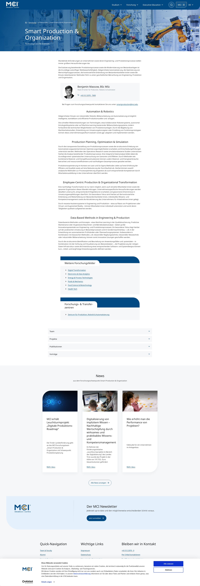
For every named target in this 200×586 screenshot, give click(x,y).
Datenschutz (86, 555)
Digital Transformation (77, 270)
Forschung (131, 5)
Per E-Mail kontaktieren (131, 555)
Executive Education (152, 5)
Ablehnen (168, 570)
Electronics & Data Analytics (79, 274)
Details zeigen (46, 582)
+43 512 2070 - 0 (128, 550)
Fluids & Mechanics (75, 281)
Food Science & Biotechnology (80, 285)
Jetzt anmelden (95, 518)
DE (189, 5)
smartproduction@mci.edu (127, 104)
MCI (179, 5)
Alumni (43, 555)
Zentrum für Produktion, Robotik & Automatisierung (88, 314)
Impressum (85, 550)
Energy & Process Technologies (80, 278)
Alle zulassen (168, 564)
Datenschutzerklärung (82, 574)
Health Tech (72, 289)
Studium (115, 5)
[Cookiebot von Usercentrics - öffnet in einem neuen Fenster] (28, 582)
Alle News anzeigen (98, 483)
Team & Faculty (46, 550)
